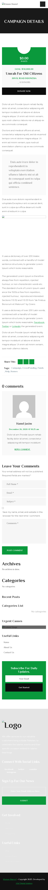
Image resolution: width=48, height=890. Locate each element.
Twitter (5, 326)
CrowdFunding (29, 368)
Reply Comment (23, 449)
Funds (41, 368)
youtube (33, 769)
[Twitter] (26, 361)
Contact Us (9, 652)
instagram (11, 772)
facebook (9, 769)
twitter (21, 769)
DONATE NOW (24, 91)
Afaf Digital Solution (24, 883)
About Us (8, 647)
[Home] (10, 4)
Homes (14, 371)
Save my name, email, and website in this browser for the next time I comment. (23, 514)
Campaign (16, 368)
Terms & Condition (13, 862)
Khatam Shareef (10, 879)
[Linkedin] (31, 361)
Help (7, 371)
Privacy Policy (11, 856)
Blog (7, 851)
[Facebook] (20, 361)
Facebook (39, 322)
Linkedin (16, 326)
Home (6, 642)
